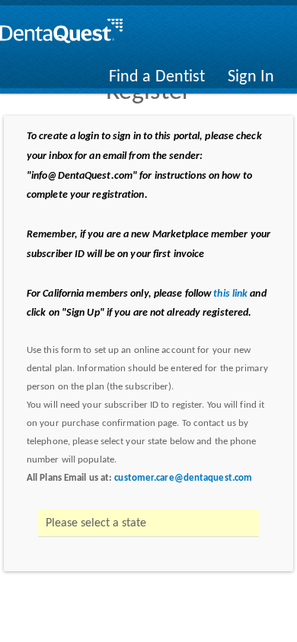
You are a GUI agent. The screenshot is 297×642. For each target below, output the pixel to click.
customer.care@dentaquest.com (183, 478)
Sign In (251, 77)
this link (230, 294)
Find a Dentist (157, 77)
